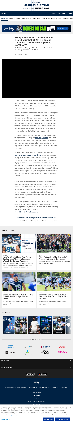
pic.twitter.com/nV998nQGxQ (45, 218)
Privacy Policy (36, 392)
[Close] (70, 407)
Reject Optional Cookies (62, 419)
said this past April (42, 138)
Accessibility (36, 403)
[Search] (67, 13)
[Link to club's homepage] (3, 12)
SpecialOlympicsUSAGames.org (26, 212)
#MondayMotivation (25, 218)
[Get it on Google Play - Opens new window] (42, 375)
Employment (36, 395)
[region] (36, 414)
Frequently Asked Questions (36, 401)
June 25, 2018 (50, 221)
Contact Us (36, 398)
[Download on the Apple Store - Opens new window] (30, 374)
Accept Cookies (48, 419)
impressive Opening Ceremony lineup (28, 155)
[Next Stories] (68, 325)
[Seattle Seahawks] (36, 382)
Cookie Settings (5, 419)
